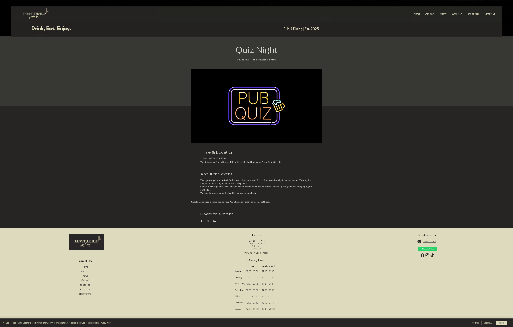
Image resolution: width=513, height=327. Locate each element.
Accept (501, 322)
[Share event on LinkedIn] (214, 221)
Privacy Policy (105, 322)
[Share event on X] (208, 221)
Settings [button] (475, 322)
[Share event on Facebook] (201, 221)
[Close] (509, 323)
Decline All (488, 322)
